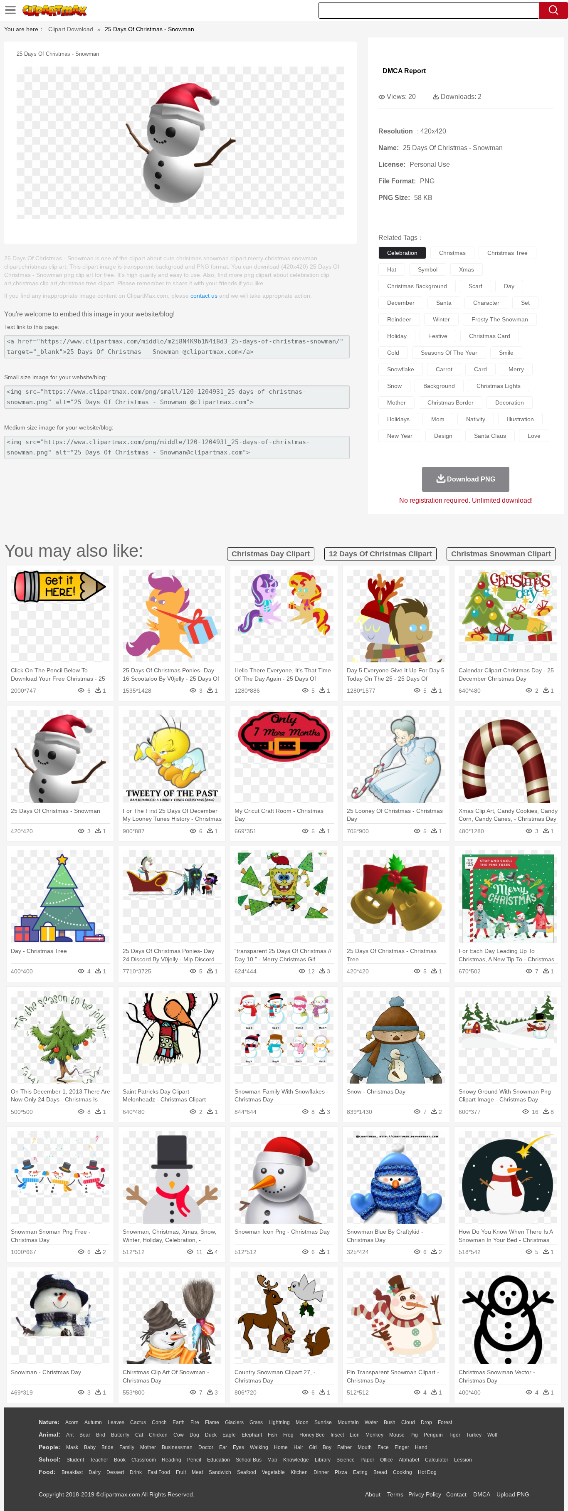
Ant (70, 1435)
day (509, 286)
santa (444, 302)
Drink (136, 1472)
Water (371, 1422)
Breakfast (72, 1472)
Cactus (138, 1422)
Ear (223, 1447)
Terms (395, 1494)
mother (396, 402)
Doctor (205, 1447)
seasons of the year (449, 352)
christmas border (450, 402)
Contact (456, 1494)
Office (386, 1460)
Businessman (177, 1447)
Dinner (321, 1472)
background (439, 386)
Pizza (341, 1472)
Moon (302, 1422)
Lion (355, 1435)
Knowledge (296, 1460)
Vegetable (273, 1472)
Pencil (194, 1460)
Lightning (279, 1422)
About (372, 1494)
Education (218, 1460)
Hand (421, 1447)
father (344, 1447)
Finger (402, 1447)
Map (272, 1460)
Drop (426, 1422)
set (525, 302)
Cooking (402, 1472)
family (126, 1447)
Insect (337, 1435)
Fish (272, 1435)
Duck (211, 1435)
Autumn (93, 1422)
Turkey (474, 1435)
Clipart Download (70, 29)
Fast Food (159, 1472)
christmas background (417, 286)
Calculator (436, 1460)
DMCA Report (404, 70)
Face (383, 1447)
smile (506, 352)
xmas (466, 269)
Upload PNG (512, 1494)
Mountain (348, 1422)
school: (50, 1459)
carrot (444, 369)
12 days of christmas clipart (380, 554)
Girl (313, 1447)
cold (393, 352)
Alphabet (409, 1460)
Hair (298, 1447)
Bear (84, 1435)
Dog (194, 1435)
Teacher (99, 1460)
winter (441, 319)
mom (438, 419)
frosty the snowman (500, 319)
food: (47, 1472)
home (281, 1447)
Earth (179, 1422)
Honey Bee (312, 1435)
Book (120, 1460)
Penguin (433, 1435)
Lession (463, 1460)
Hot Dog (427, 1472)
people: (49, 1447)
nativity (475, 419)
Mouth (365, 1447)
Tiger (454, 1435)
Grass (256, 1422)
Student (75, 1460)
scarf (475, 286)
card (480, 369)
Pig (414, 1435)
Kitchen (299, 1472)
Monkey (374, 1435)
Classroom (143, 1460)
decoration (509, 402)
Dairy (95, 1472)
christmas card (489, 336)
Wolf (492, 1435)
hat (391, 269)
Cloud (408, 1422)
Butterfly (120, 1435)
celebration (402, 252)
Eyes (238, 1447)
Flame (212, 1422)
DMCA (481, 1494)
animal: (49, 1434)
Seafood (246, 1472)
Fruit (181, 1472)
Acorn (72, 1422)
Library (323, 1460)
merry (516, 369)
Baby (90, 1447)
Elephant (252, 1435)
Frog (288, 1435)
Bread (380, 1472)
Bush (389, 1422)
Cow (178, 1435)
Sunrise (323, 1422)
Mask (72, 1447)
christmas (452, 252)
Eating (360, 1472)
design (443, 435)
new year (399, 435)
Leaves (116, 1422)
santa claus (490, 435)
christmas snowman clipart (501, 554)
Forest (445, 1422)
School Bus (249, 1460)
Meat (197, 1472)
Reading (171, 1460)
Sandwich (220, 1472)
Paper (367, 1460)
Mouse (397, 1435)
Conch (159, 1422)
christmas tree (507, 252)
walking (259, 1447)
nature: (49, 1422)
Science (345, 1460)
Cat (139, 1435)
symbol (427, 269)
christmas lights (499, 386)
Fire (194, 1422)
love (534, 435)
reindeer (399, 319)
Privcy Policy (424, 1494)
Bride (107, 1447)
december (401, 302)
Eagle (229, 1435)
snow (394, 386)
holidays (398, 419)
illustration (520, 419)
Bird (100, 1435)
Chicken (158, 1435)
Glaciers (234, 1422)
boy (327, 1447)
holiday (397, 336)
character (486, 302)
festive (437, 336)
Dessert (115, 1472)
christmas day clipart (271, 554)
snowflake (400, 369)
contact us (203, 295)
